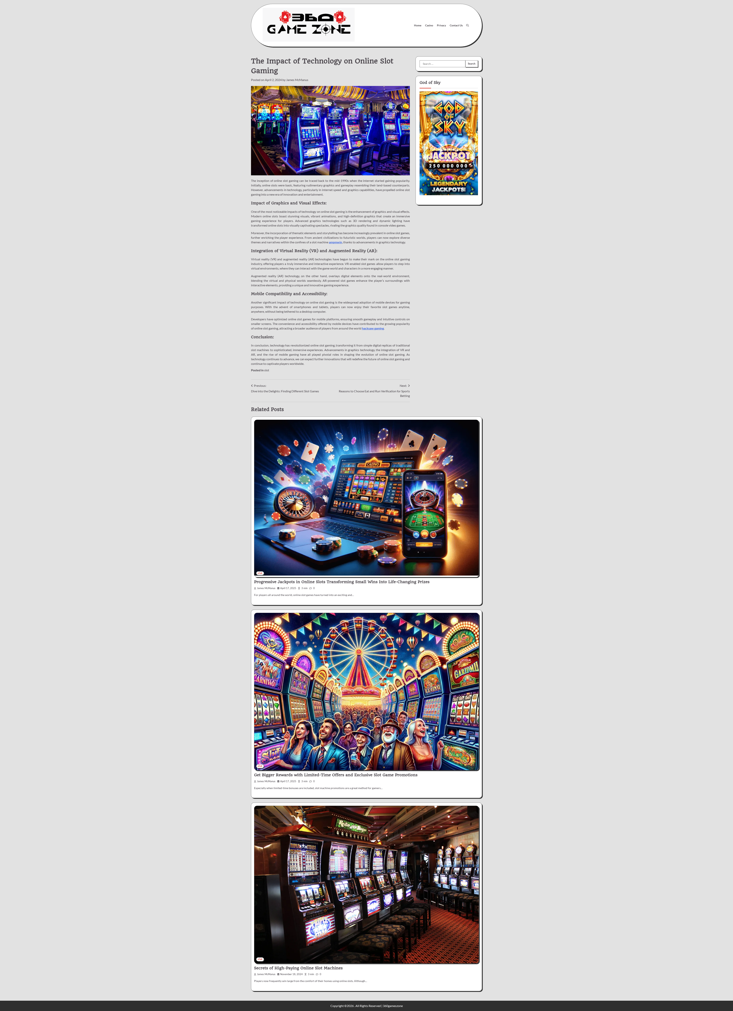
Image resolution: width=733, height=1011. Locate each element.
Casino (429, 25)
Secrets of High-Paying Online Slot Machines (298, 968)
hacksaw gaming (373, 328)
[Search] (467, 25)
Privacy (441, 25)
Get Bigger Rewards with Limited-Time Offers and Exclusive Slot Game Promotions (335, 775)
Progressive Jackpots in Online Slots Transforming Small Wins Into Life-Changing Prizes (341, 582)
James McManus (297, 80)
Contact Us (456, 25)
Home (417, 25)
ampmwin (335, 242)
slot (266, 370)
